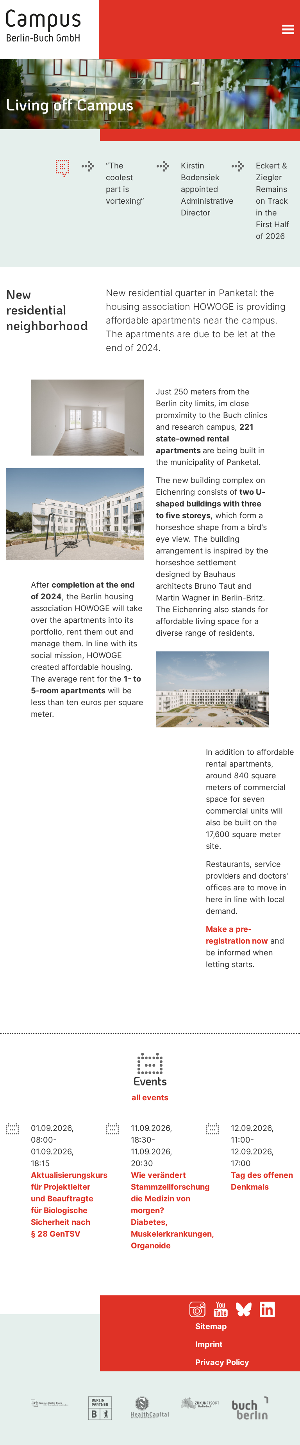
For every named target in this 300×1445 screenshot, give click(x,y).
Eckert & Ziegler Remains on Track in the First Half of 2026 (272, 201)
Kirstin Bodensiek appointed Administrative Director (207, 189)
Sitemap (211, 1326)
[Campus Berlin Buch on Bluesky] (247, 1308)
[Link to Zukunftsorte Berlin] (200, 1402)
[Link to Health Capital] (150, 1406)
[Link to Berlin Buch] (250, 1407)
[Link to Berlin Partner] (100, 1407)
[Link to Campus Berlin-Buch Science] (50, 1402)
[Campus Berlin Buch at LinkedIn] (277, 1308)
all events (150, 1097)
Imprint (209, 1344)
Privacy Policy (222, 1362)
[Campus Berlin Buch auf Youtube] (224, 1308)
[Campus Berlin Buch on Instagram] (200, 1308)
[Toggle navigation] (288, 29)
